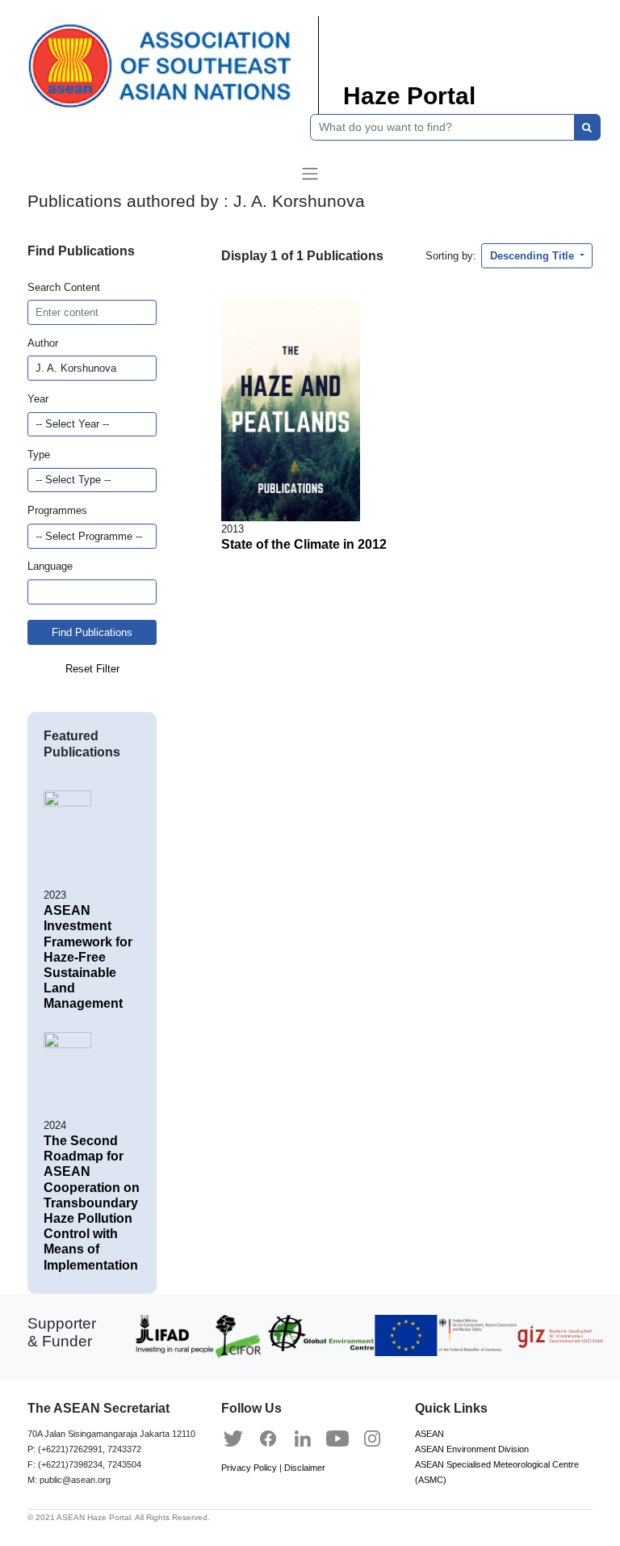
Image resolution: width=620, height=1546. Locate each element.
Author (42, 343)
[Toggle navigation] (309, 174)
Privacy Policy (249, 1467)
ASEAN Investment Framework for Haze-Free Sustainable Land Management (88, 957)
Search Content (63, 287)
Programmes (57, 510)
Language (50, 566)
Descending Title (533, 256)
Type (38, 455)
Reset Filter (92, 669)
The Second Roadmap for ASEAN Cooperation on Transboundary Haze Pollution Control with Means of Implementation (92, 1203)
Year (37, 399)
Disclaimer (304, 1467)
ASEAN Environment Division (472, 1449)
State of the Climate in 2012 (304, 544)
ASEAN (429, 1434)
